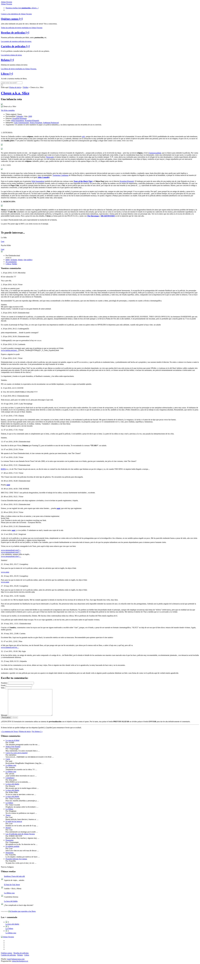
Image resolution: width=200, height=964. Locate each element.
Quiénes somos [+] (12, 18)
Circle (8, 759)
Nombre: (4, 683)
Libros (26, 955)
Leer (2, 241)
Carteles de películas (8, 955)
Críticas (8, 264)
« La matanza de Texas (9, 731)
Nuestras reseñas (22, 8)
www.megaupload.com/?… (11, 550)
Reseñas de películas (21, 953)
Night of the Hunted (13, 747)
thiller (8, 260)
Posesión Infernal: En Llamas (16, 859)
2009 (30, 116)
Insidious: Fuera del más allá (14, 876)
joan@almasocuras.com (15, 959)
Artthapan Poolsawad (51, 123)
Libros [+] (7, 73)
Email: (3, 685)
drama (20, 260)
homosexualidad (155, 153)
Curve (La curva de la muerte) (17, 753)
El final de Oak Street (12, 885)
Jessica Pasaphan (36, 123)
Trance (8, 815)
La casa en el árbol (12, 740)
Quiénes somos (6, 953)
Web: (3, 688)
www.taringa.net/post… (9, 350)
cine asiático (27, 260)
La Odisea (9, 803)
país (83, 136)
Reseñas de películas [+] (15, 32)
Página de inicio (15, 87)
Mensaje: (4, 715)
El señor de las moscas (14, 821)
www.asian (5, 572)
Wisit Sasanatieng (17, 120)
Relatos (20, 955)
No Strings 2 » (37, 731)
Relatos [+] (7, 59)
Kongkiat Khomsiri (19, 118)
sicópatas (14, 260)
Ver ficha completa (8, 110)
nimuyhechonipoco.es (20, 961)
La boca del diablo (12, 784)
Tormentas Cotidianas (60, 175)
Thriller (25, 87)
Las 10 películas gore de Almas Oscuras (20, 834)
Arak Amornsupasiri (21, 123)
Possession (9, 840)
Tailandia (19, 116)
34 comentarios (11, 262)
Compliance (10, 778)
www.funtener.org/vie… (10, 647)
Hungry (8, 828)
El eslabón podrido (12, 846)
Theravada (49, 157)
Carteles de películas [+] (15, 46)
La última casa (11, 765)
